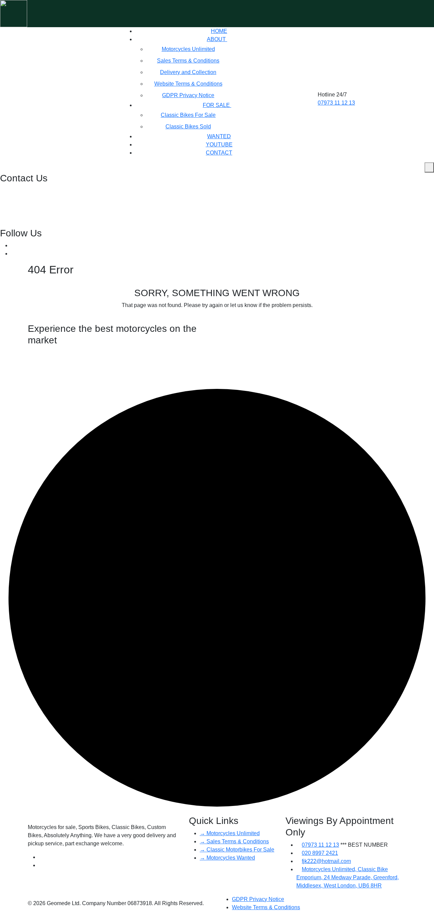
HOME (219, 31)
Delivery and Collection (188, 72)
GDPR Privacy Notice (188, 95)
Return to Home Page (215, 319)
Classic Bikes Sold (188, 126)
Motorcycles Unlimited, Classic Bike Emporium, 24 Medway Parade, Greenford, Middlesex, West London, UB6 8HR (347, 877)
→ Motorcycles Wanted (227, 858)
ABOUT (217, 39)
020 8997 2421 (19, 191)
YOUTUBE (219, 144)
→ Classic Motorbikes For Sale (237, 849)
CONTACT (219, 153)
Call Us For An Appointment (62, 410)
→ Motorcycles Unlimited (230, 833)
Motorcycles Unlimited (188, 49)
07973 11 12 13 (336, 103)
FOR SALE (217, 105)
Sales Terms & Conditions (188, 61)
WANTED (219, 136)
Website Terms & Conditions (188, 84)
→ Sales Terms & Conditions (234, 841)
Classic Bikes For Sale (188, 115)
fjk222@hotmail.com (25, 207)
